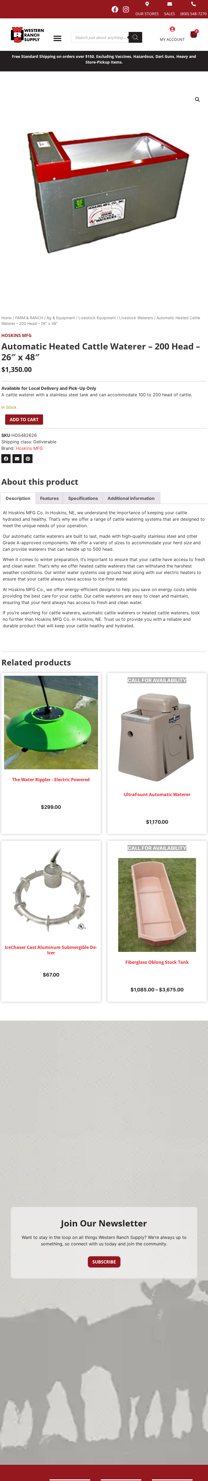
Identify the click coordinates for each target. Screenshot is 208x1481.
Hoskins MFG (16, 335)
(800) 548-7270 (193, 13)
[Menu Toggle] (57, 38)
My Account (172, 39)
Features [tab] (49, 498)
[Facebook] (115, 9)
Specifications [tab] (83, 498)
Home (6, 317)
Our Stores (147, 13)
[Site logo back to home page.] (27, 35)
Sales (169, 13)
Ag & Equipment (61, 317)
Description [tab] (18, 498)
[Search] (135, 37)
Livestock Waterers (136, 317)
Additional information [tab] (131, 498)
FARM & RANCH (29, 317)
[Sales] (169, 4)
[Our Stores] (147, 4)
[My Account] (172, 29)
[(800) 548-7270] (193, 4)
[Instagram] (126, 9)
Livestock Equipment (97, 317)
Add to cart (24, 420)
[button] (197, 99)
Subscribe (104, 1262)
